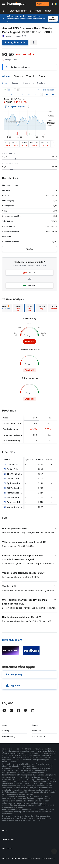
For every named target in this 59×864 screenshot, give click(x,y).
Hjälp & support (39, 736)
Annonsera (36, 730)
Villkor (4, 830)
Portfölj (5, 730)
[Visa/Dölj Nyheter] (18, 89)
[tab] (18, 308)
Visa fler (29, 249)
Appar (5, 725)
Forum (42, 76)
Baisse (32, 272)
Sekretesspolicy (9, 839)
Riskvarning (7, 848)
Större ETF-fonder (18, 11)
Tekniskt (30, 76)
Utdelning (41, 83)
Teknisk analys (12, 299)
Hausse (31, 285)
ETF (5, 11)
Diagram (18, 76)
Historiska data (28, 83)
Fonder (47, 11)
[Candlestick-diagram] (4, 89)
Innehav (15, 83)
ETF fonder (35, 11)
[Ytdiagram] (8, 89)
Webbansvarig (8, 736)
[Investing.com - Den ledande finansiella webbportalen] (16, 4)
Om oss (35, 725)
